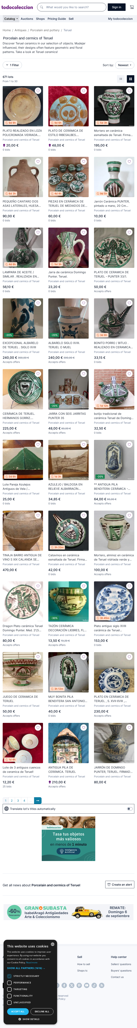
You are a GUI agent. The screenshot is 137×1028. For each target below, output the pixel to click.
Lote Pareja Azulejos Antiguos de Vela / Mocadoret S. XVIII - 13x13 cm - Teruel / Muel (21, 487)
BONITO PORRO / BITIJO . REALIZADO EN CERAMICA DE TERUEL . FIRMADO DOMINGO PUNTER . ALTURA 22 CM (114, 345)
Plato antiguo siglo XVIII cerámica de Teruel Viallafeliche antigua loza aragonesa (111, 628)
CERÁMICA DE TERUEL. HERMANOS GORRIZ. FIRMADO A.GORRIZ (19, 416)
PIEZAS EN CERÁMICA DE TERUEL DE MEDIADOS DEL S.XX (67, 204)
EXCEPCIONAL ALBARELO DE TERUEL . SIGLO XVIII (20, 345)
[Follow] (38, 91)
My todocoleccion (120, 18)
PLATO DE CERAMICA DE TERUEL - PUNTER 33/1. (111, 274)
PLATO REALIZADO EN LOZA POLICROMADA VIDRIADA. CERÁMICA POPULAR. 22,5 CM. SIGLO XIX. (22, 133)
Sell (71, 18)
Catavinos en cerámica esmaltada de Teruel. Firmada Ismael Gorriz (68, 557)
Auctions (27, 18)
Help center (119, 957)
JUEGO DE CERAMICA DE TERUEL (20, 699)
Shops (40, 18)
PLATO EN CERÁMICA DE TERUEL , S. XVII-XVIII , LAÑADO (111, 699)
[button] (30, 968)
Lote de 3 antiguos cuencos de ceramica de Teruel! (21, 769)
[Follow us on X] (71, 985)
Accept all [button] (18, 1011)
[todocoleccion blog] (101, 985)
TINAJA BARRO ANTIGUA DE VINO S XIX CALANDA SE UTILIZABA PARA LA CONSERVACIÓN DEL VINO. (22, 557)
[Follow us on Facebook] (64, 985)
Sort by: (108, 65)
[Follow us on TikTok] (94, 985)
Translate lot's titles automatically (32, 809)
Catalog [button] (10, 18)
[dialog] (30, 982)
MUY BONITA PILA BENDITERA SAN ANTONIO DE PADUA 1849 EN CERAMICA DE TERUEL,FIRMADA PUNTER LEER (66, 699)
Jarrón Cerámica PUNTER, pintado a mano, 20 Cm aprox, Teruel (112, 204)
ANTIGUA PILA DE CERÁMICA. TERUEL (62, 769)
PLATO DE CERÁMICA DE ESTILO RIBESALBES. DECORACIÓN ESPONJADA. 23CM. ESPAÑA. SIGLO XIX (67, 133)
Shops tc (82, 970)
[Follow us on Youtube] (86, 985)
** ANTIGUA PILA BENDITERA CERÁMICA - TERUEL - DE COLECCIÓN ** (113, 487)
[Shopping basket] (132, 7)
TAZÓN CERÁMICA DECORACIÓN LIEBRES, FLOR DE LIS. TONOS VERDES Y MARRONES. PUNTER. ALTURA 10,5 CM (68, 628)
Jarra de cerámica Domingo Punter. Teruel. (67, 274)
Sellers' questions (121, 964)
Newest (123, 65)
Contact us (117, 976)
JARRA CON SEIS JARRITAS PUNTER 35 (67, 416)
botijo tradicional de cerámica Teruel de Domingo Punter (113, 416)
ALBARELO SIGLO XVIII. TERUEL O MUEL (64, 345)
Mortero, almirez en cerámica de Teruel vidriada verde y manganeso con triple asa (114, 557)
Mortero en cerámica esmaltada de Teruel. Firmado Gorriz (114, 133)
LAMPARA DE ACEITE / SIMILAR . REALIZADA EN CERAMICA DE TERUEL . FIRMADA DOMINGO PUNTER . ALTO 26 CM (22, 274)
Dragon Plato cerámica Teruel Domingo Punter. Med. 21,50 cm (23, 628)
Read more (32, 962)
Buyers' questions (121, 970)
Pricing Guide (57, 18)
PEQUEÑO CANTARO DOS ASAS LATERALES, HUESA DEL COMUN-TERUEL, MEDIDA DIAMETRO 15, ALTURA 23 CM (21, 204)
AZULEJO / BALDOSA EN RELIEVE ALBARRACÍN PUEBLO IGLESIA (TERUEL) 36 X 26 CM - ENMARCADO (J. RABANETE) (67, 487)
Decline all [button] (42, 1011)
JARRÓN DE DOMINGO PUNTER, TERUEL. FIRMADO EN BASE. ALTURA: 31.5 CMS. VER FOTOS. (114, 770)
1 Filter (14, 65)
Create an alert (122, 884)
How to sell (83, 964)
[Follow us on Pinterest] (79, 985)
